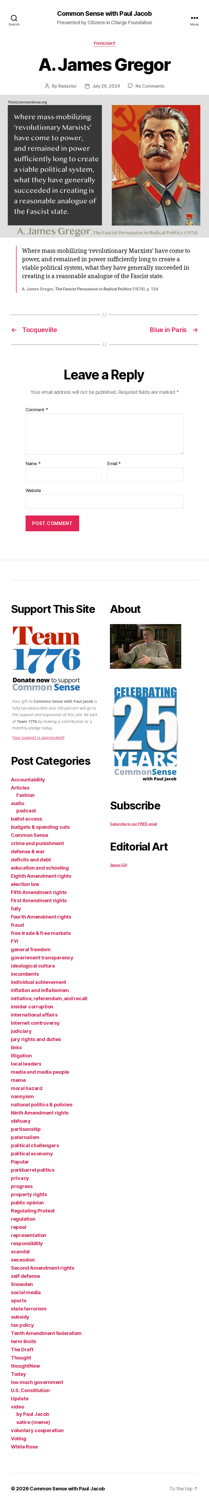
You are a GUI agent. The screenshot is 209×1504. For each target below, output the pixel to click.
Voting (18, 1438)
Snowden (22, 1284)
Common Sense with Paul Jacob (104, 13)
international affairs (34, 1015)
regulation (23, 1219)
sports (18, 1300)
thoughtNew (25, 1366)
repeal (18, 1227)
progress (22, 1186)
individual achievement (38, 982)
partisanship (26, 1129)
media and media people (40, 1072)
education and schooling (40, 868)
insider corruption (32, 1006)
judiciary (21, 1031)
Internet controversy (35, 1023)
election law (25, 884)
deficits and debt (31, 860)
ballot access (26, 819)
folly (16, 908)
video (17, 1407)
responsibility (27, 1243)
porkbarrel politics (32, 1170)
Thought (104, 43)
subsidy (20, 1317)
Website (33, 490)
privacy (20, 1178)
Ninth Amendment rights (40, 1113)
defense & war (28, 851)
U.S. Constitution (30, 1390)
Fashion (25, 795)
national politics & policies (41, 1104)
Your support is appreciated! (38, 737)
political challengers (35, 1145)
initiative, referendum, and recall (49, 998)
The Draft (22, 1349)
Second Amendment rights (42, 1268)
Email (114, 463)
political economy (32, 1153)
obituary (21, 1121)
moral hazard (26, 1088)
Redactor (67, 86)
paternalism (25, 1137)
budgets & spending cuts (40, 827)
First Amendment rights (39, 900)
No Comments (150, 86)
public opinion (27, 1202)
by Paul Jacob (32, 1414)
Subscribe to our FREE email (133, 824)
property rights (29, 1194)
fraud (17, 925)
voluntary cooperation (37, 1430)
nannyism (22, 1096)
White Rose (24, 1447)
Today (18, 1374)
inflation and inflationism (40, 990)
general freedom (31, 949)
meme (18, 1080)
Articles (20, 788)
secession (23, 1260)
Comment (37, 409)
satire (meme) (33, 1422)
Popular (20, 1162)
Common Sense (29, 835)
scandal (20, 1251)
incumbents (25, 974)
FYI (14, 941)
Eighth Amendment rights (41, 876)
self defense (25, 1276)
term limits (23, 1341)
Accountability (28, 779)
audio (17, 803)
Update (19, 1398)
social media (26, 1292)
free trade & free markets (40, 933)
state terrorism (29, 1309)
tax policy (22, 1325)
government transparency (42, 957)
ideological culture (33, 966)
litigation (21, 1055)
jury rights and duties (36, 1039)
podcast (26, 811)
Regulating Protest (33, 1211)
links (16, 1047)
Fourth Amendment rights (41, 917)
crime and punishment (37, 843)
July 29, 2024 (106, 86)
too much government (37, 1382)
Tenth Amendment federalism (46, 1333)
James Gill (118, 865)
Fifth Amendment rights (39, 892)
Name (33, 463)
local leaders (26, 1064)
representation (28, 1235)
